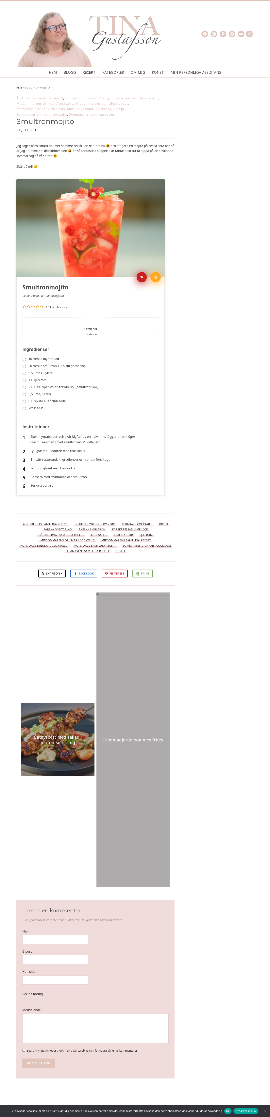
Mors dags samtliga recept (89, 109)
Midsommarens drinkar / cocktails (44, 103)
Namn (26, 931)
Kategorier (113, 72)
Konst (158, 72)
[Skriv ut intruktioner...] (155, 277)
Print (145, 573)
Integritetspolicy (245, 1110)
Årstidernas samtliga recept (39, 98)
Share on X (53, 573)
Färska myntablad (57, 529)
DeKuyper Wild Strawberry (95, 524)
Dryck (103, 98)
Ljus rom (146, 535)
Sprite (121, 551)
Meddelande (31, 1010)
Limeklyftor (123, 535)
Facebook (86, 573)
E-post (27, 951)
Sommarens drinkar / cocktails (41, 114)
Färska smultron (92, 529)
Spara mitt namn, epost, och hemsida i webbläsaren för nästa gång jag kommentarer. (82, 1050)
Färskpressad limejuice (130, 529)
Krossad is (99, 535)
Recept (89, 72)
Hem (53, 72)
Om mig (138, 72)
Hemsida (28, 971)
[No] (265, 1111)
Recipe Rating (32, 994)
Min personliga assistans (196, 72)
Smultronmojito (45, 121)
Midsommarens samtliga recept (101, 103)
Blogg (70, 72)
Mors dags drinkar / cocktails (40, 109)
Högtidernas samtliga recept (134, 98)
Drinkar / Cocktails (81, 98)
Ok (228, 1110)
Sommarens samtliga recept (92, 114)
